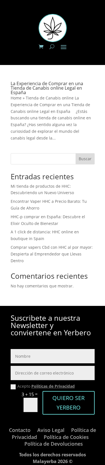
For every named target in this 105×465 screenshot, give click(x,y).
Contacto (20, 430)
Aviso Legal (50, 430)
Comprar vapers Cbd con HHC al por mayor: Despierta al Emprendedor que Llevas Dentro (52, 254)
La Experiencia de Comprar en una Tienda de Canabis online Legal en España (47, 88)
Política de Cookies (66, 437)
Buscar (85, 158)
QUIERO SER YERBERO (68, 402)
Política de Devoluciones (53, 443)
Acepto (46, 386)
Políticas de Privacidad (53, 386)
